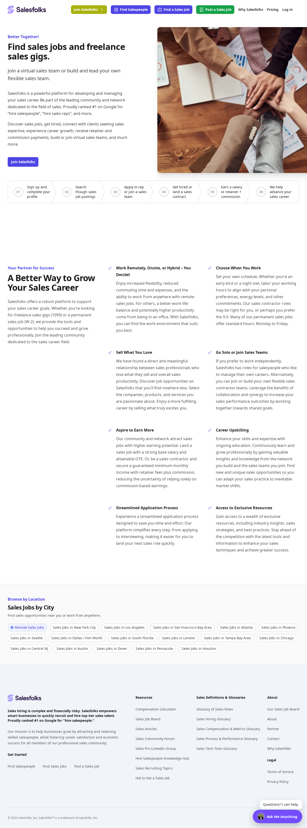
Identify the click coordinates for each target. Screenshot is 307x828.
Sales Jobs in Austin (72, 648)
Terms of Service (280, 771)
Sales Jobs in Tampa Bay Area (227, 638)
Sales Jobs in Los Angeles (124, 627)
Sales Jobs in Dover (112, 648)
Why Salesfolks (279, 748)
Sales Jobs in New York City (74, 627)
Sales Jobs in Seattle (27, 638)
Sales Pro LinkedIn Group (156, 748)
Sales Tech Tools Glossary (216, 748)
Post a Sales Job (86, 766)
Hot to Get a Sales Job (153, 778)
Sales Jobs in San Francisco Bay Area (182, 627)
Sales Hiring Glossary (213, 719)
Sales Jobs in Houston (199, 648)
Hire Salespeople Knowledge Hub (162, 758)
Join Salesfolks (23, 162)
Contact (273, 738)
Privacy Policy (278, 781)
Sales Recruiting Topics (154, 768)
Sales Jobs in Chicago (277, 638)
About (272, 719)
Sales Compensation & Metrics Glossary (228, 729)
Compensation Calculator (156, 709)
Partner (273, 729)
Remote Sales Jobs (29, 627)
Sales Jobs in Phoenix (278, 627)
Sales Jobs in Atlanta (236, 627)
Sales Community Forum (155, 738)
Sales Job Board (148, 719)
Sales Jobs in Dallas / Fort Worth (76, 638)
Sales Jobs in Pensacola (154, 648)
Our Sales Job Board (283, 709)
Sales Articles (146, 729)
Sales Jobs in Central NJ (29, 648)
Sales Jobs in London (178, 638)
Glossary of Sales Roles (214, 709)
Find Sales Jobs (55, 766)
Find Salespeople (21, 766)
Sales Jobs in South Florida (132, 638)
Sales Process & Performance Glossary (227, 738)
